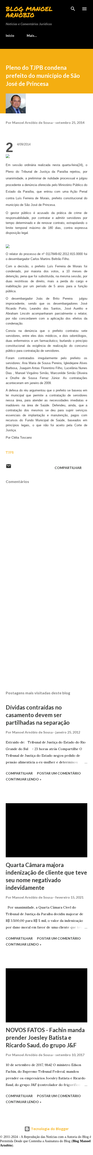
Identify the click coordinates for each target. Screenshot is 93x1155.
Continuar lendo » (23, 779)
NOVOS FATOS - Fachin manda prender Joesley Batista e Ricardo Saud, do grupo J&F (45, 1037)
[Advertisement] (46, 642)
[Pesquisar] (73, 8)
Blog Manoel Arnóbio (29, 11)
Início (10, 35)
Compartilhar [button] (68, 468)
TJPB (10, 452)
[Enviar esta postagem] (8, 468)
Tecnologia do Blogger (49, 1129)
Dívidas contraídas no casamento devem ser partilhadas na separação (38, 715)
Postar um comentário (59, 773)
